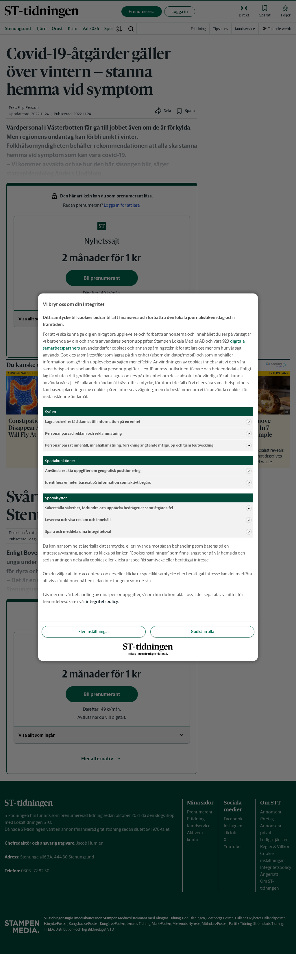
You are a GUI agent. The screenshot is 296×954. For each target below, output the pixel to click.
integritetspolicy (102, 601)
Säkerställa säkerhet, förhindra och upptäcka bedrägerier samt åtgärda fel (109, 507)
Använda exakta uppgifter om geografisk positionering (92, 470)
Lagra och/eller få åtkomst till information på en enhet (92, 421)
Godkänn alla (202, 631)
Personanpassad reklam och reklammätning (83, 433)
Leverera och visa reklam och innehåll (78, 519)
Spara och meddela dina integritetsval (78, 531)
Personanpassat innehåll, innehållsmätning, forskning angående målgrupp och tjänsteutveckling (129, 445)
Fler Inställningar (93, 631)
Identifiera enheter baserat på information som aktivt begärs (98, 482)
